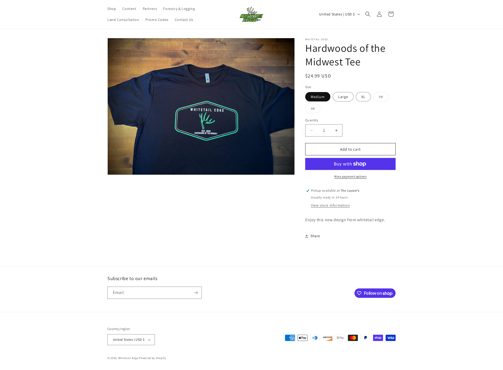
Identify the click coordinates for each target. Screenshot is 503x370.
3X (315, 109)
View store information (330, 205)
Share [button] (315, 236)
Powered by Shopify (152, 358)
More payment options (350, 176)
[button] (368, 14)
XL (363, 96)
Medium (318, 96)
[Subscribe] (195, 293)
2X (384, 97)
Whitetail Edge (128, 358)
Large (343, 96)
